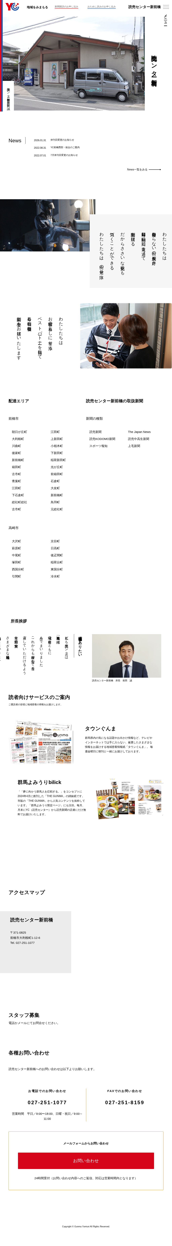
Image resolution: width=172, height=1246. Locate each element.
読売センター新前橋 (144, 7)
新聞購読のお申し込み (66, 6)
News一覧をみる (137, 169)
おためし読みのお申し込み (102, 6)
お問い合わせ (86, 1160)
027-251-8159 (124, 1102)
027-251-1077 (47, 1102)
